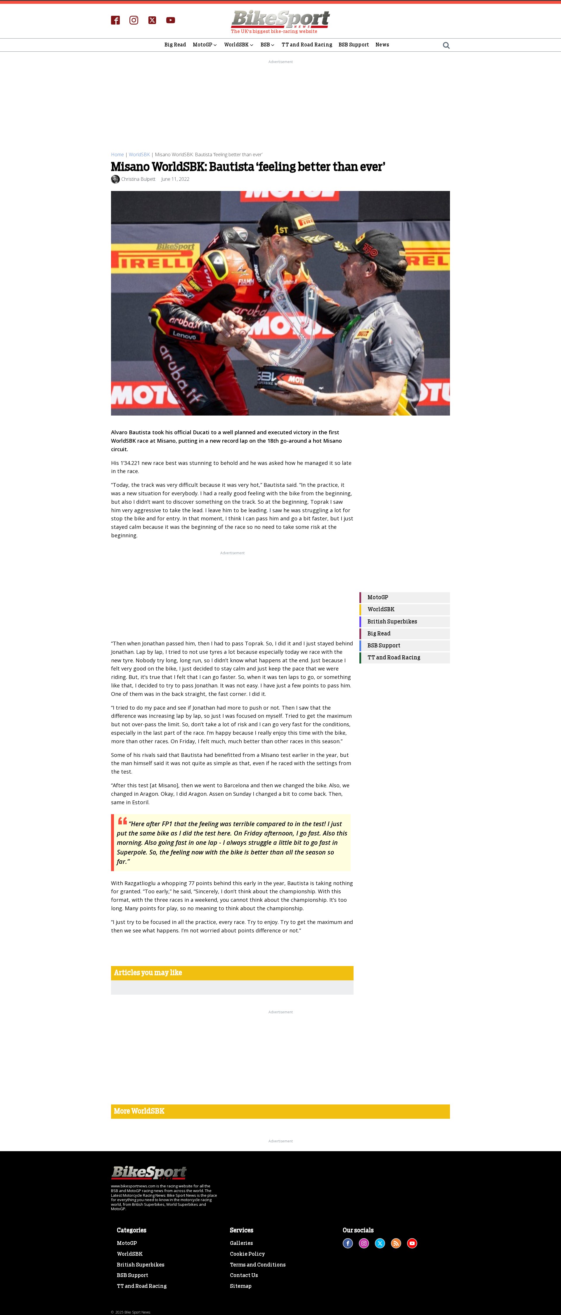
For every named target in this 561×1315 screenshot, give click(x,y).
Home (117, 154)
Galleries (241, 1243)
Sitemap (241, 1286)
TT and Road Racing (307, 44)
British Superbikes (392, 622)
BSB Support (354, 44)
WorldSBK (236, 44)
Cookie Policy (247, 1254)
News (382, 44)
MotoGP (202, 44)
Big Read (175, 44)
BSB (265, 44)
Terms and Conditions (258, 1265)
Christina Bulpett (138, 179)
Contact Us (244, 1275)
